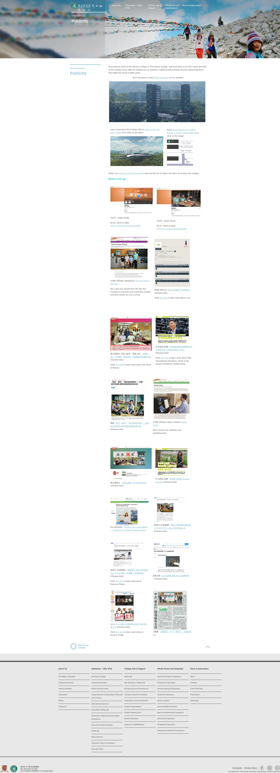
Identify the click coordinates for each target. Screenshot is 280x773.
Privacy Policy (250, 768)
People (60, 701)
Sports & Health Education (167, 707)
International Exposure (100, 704)
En (101, 6)
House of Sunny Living (99, 689)
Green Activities (163, 701)
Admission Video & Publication (103, 743)
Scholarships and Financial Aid (136, 689)
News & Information (79, 16)
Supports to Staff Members (134, 724)
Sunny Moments (161, 78)
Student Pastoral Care (132, 713)
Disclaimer (237, 768)
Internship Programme (166, 719)
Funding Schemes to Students (135, 695)
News (192, 677)
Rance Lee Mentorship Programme (170, 713)
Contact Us (62, 707)
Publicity (193, 683)
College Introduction (66, 683)
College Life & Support (154, 7)
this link (163, 298)
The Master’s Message (66, 677)
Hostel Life (95, 731)
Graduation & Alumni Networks (136, 701)
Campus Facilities (65, 689)
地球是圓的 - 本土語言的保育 (134, 483)
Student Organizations (132, 707)
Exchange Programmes (166, 683)
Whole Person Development (171, 7)
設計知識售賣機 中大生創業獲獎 (175, 576)
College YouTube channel (129, 173)
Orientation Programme (166, 724)
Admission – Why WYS (133, 7)
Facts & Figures (97, 737)
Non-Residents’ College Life (134, 683)
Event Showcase (196, 689)
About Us (116, 6)
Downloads (194, 701)
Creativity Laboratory (99, 683)
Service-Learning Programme (168, 689)
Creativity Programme (165, 695)
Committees (62, 695)
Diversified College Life (100, 710)
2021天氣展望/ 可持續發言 (179, 290)
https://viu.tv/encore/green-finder (125, 226)
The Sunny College (98, 677)
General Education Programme (169, 677)
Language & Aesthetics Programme (170, 730)
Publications (195, 695)
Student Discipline (131, 719)
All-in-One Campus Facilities (102, 725)
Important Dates (97, 749)
